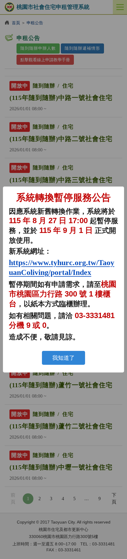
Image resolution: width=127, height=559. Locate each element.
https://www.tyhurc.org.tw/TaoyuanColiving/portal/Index (61, 267)
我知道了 (63, 358)
